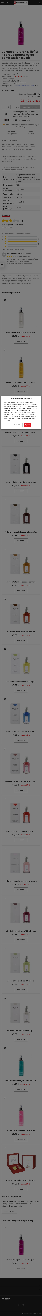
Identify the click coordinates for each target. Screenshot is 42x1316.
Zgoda (27, 425)
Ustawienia (17, 425)
